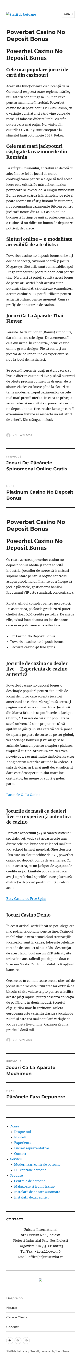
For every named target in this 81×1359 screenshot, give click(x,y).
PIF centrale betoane (30, 1170)
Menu (68, 14)
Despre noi (22, 1132)
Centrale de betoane (29, 1181)
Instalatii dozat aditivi (31, 1197)
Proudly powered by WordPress (49, 1351)
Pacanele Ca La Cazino (23, 795)
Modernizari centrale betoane (37, 1164)
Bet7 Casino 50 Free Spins (26, 899)
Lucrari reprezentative (31, 1148)
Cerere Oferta (17, 1317)
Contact (20, 1154)
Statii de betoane (16, 1351)
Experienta (22, 1143)
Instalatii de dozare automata (37, 1192)
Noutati (20, 1137)
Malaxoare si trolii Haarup (34, 1186)
